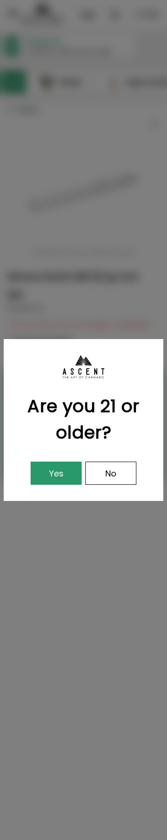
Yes (56, 473)
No (110, 473)
